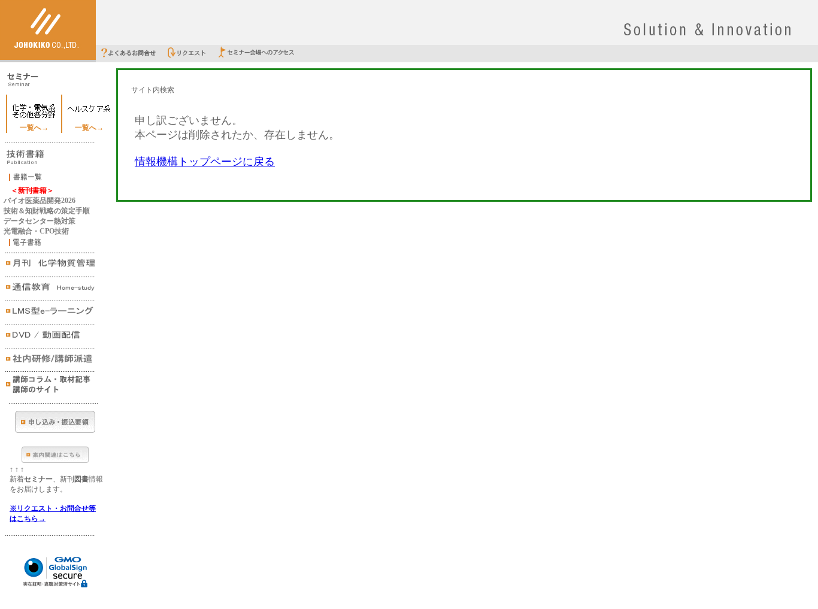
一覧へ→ (34, 127)
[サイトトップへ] (48, 57)
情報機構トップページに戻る (205, 162)
